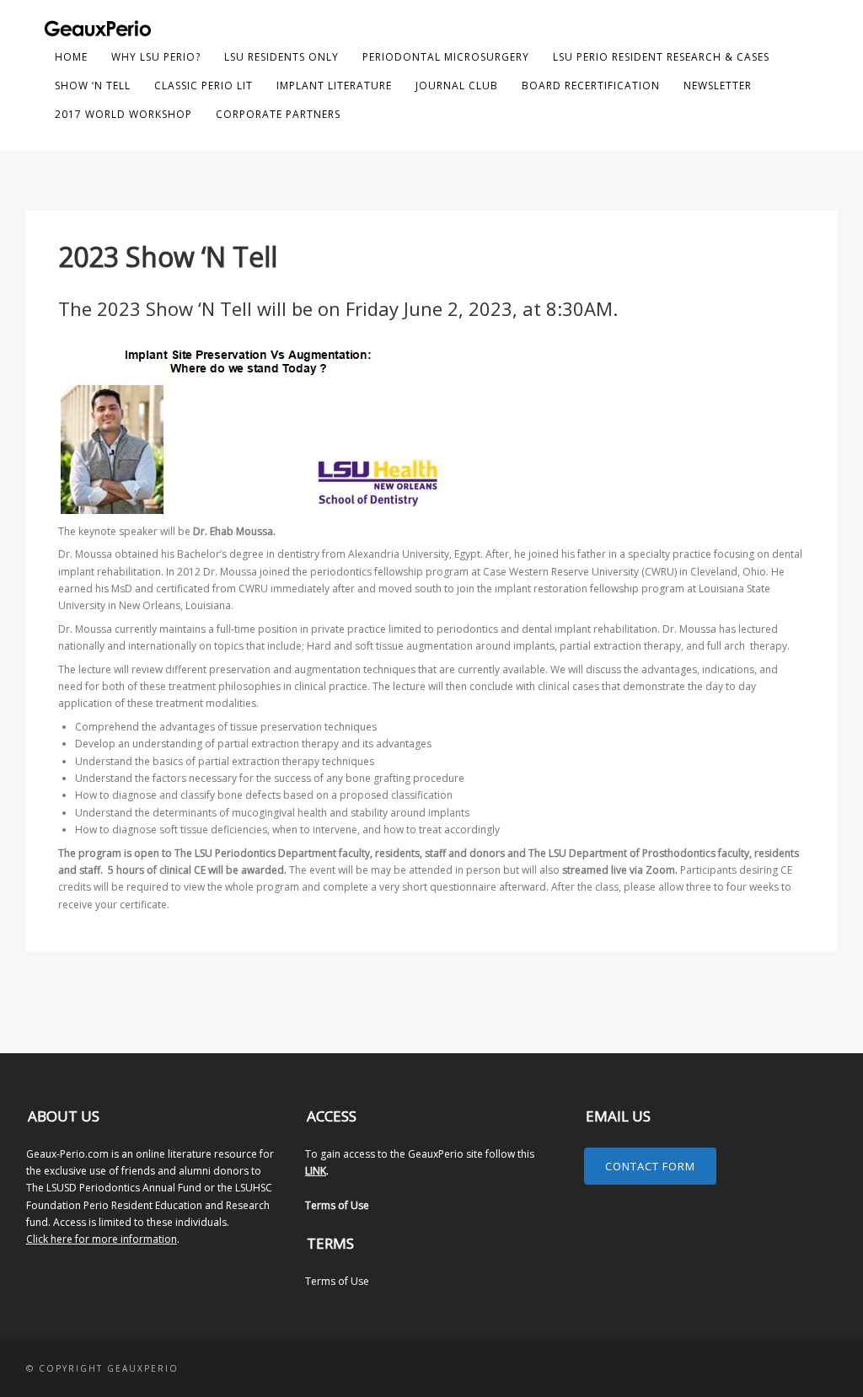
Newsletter (717, 85)
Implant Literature (334, 85)
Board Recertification (591, 85)
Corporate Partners (278, 114)
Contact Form (650, 1166)
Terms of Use (337, 1205)
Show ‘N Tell (93, 85)
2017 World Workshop (123, 114)
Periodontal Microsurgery (445, 57)
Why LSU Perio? (156, 57)
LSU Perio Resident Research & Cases (661, 57)
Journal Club (456, 85)
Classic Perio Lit (203, 85)
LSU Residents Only (281, 57)
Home (71, 57)
